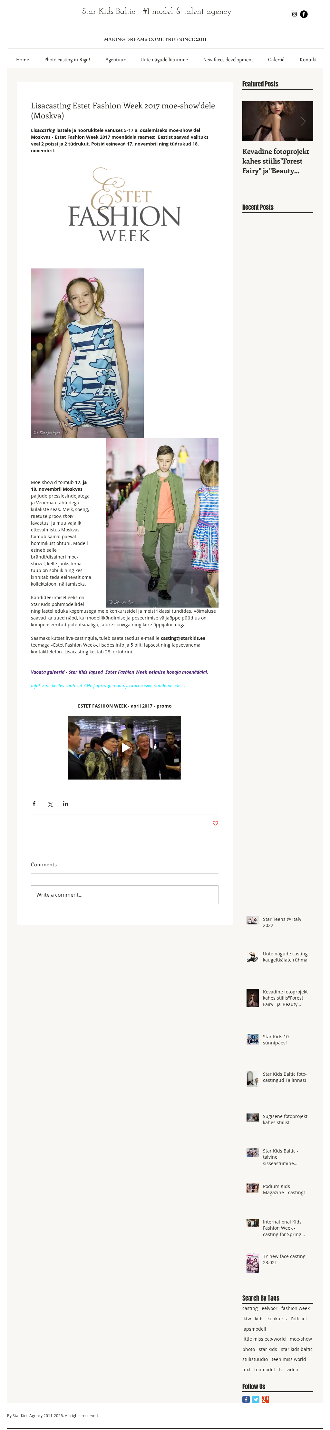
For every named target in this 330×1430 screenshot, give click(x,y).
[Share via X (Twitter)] (50, 804)
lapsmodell (254, 1329)
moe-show (301, 1339)
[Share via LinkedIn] (66, 804)
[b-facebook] (304, 14)
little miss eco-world (264, 1339)
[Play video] (124, 748)
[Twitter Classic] (255, 1399)
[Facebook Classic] (246, 1399)
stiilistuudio (255, 1359)
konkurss (277, 1318)
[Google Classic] (265, 1399)
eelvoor (269, 1308)
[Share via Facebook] (34, 804)
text (246, 1369)
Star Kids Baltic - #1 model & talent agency (157, 12)
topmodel (264, 1369)
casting (250, 1308)
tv (281, 1369)
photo (248, 1349)
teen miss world (289, 1359)
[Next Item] (303, 121)
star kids (268, 1349)
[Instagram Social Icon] (294, 14)
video (292, 1369)
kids (259, 1318)
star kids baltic (297, 1349)
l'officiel (299, 1318)
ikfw (246, 1318)
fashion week (295, 1308)
